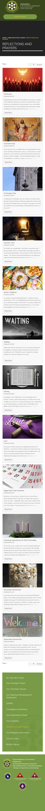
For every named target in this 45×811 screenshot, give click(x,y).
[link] (30, 64)
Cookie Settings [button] (34, 768)
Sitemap (16, 768)
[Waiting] (22, 328)
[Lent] (22, 427)
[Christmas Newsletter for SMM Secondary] (22, 526)
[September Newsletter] (22, 625)
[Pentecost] (22, 80)
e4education (33, 764)
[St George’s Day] (22, 179)
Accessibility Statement (34, 766)
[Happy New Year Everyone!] (22, 476)
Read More (8, 113)
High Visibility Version (19, 766)
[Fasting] (22, 377)
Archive (39, 65)
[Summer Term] (22, 229)
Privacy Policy (24, 768)
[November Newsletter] (22, 575)
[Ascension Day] (22, 129)
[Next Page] (33, 64)
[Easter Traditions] (22, 278)
